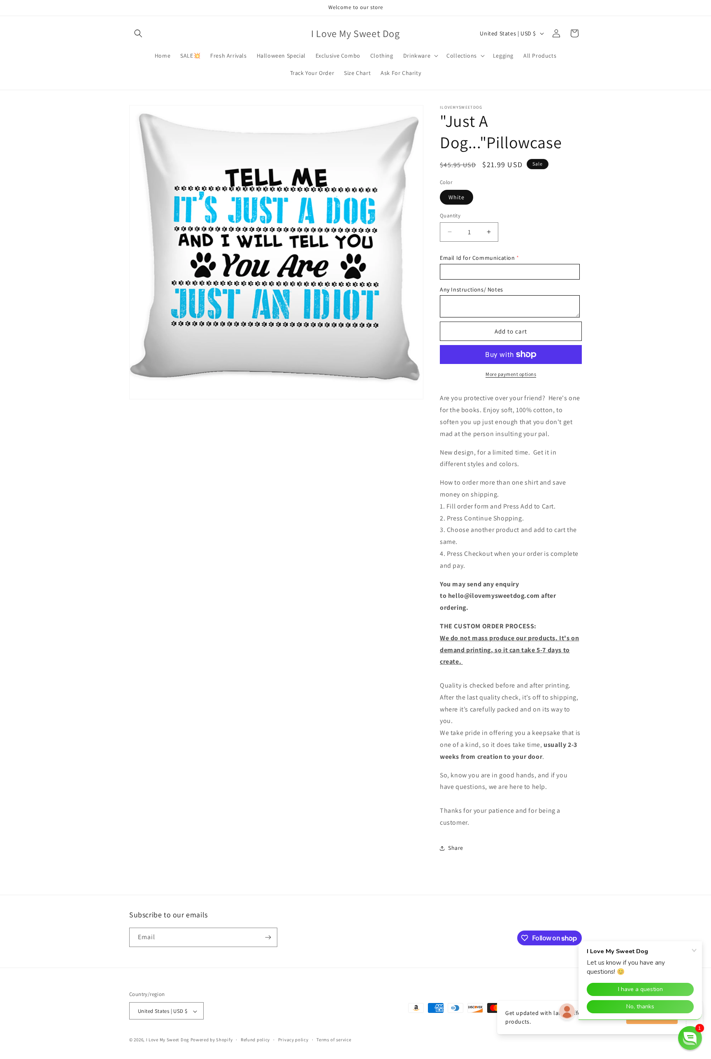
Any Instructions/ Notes (471, 289)
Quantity (450, 215)
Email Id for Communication (477, 257)
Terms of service (333, 1040)
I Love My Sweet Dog (168, 1040)
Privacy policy (293, 1040)
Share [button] (455, 847)
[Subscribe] (268, 937)
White (456, 197)
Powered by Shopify (212, 1040)
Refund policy (255, 1040)
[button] (138, 33)
